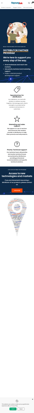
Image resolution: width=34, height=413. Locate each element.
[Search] (29, 3)
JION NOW (17, 190)
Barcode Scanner (27, 7)
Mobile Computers (6, 7)
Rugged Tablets (17, 7)
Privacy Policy (14, 406)
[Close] (32, 399)
